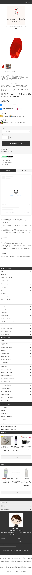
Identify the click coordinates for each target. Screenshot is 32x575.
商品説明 (8, 170)
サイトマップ (4, 407)
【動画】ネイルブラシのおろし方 (8, 426)
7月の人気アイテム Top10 (7, 423)
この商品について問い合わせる (8, 162)
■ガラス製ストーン (14, 71)
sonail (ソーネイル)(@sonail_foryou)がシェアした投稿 (16, 212)
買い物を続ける (5, 164)
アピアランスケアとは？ (6, 416)
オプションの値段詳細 (5, 148)
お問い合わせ (3, 544)
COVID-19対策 (4, 419)
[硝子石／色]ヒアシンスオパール (7, 79)
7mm (26, 85)
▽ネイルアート (7, 71)
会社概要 (3, 410)
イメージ (24, 170)
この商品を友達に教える (7, 160)
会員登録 (18, 538)
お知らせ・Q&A (4, 413)
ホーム (2, 71)
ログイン (2, 541)
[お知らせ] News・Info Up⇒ (10, 104)
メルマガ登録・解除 (25, 550)
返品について (4, 149)
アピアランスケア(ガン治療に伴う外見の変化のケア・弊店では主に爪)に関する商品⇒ (14, 567)
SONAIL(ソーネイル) (18, 76)
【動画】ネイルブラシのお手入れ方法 (9, 429)
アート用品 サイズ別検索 (9, 75)
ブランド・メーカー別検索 (9, 76)
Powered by (8, 571)
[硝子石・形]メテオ (26, 77)
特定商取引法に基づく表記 (6, 151)
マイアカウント (3, 538)
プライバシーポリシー (17, 550)
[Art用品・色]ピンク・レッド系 (19, 72)
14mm (15, 75)
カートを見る (19, 541)
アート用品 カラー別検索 (9, 72)
